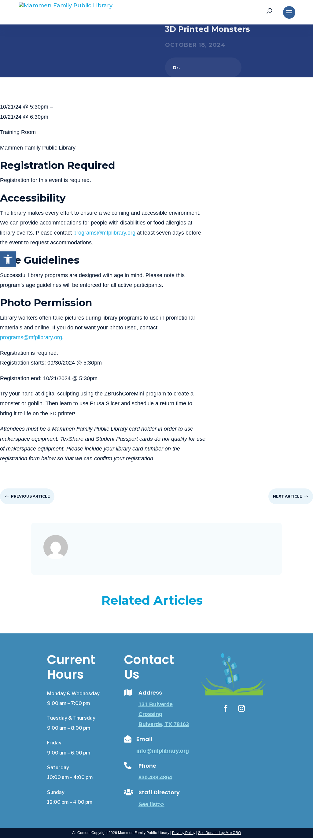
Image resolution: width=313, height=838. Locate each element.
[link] (8, 259)
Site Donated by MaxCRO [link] (219, 833)
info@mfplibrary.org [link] (162, 751)
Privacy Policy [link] (183, 833)
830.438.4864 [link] (155, 777)
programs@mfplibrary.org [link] (104, 233)
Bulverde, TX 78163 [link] (163, 724)
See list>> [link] (151, 804)
